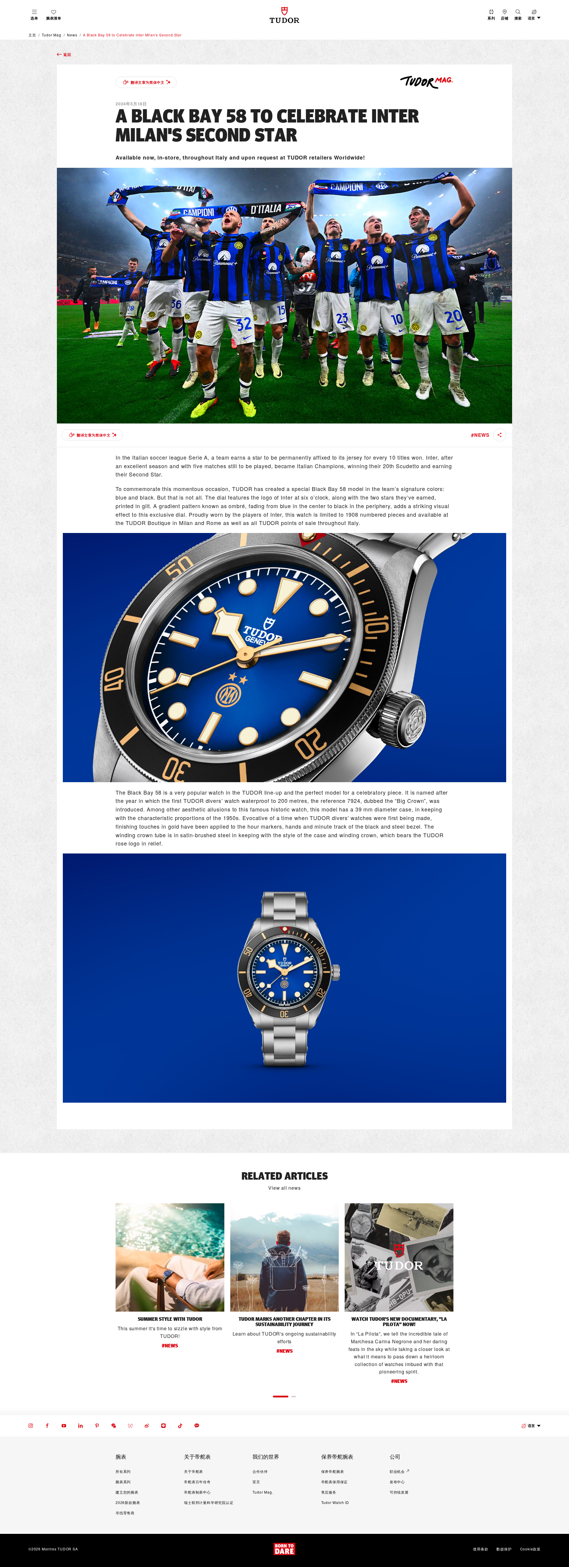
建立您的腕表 (127, 1491)
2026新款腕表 (128, 1502)
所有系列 (123, 1471)
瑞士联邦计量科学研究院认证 (208, 1502)
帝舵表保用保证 (334, 1481)
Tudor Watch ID (335, 1502)
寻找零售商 (125, 1512)
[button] (518, 15)
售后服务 (328, 1491)
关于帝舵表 (193, 1471)
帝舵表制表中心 (197, 1491)
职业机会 (397, 1471)
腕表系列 (123, 1481)
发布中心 (397, 1481)
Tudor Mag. (262, 1491)
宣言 (256, 1481)
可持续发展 (399, 1491)
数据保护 (504, 1549)
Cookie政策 (530, 1549)
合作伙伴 (260, 1471)
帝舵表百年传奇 (197, 1481)
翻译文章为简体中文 (147, 82)
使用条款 (480, 1549)
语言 (531, 1425)
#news (480, 434)
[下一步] (466, 1293)
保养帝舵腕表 (332, 1471)
